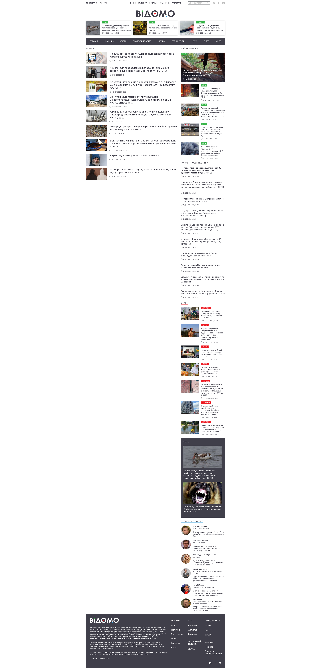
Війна (174, 625)
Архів (218, 41)
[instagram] (214, 3)
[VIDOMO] (155, 13)
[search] (208, 3)
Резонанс (192, 625)
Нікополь (153, 3)
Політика (175, 630)
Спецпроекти (178, 41)
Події (174, 638)
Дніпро (133, 3)
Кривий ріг (142, 3)
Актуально (193, 630)
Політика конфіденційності (213, 652)
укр (101, 3)
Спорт (174, 647)
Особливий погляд (142, 41)
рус (105, 3)
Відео (206, 41)
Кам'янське (164, 3)
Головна (94, 41)
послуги (90, 48)
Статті (123, 41)
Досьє (161, 41)
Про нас (209, 647)
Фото (194, 41)
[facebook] (219, 3)
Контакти (209, 642)
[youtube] (223, 3)
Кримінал (175, 643)
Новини (108, 41)
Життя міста (177, 634)
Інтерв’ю (192, 634)
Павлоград (176, 3)
